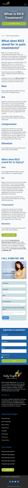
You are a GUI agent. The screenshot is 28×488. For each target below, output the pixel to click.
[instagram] (13, 482)
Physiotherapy (5, 418)
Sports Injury (5, 424)
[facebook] (10, 482)
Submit (5, 317)
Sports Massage (6, 421)
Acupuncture (5, 428)
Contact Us (4, 437)
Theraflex (4, 431)
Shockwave (4, 434)
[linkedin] (18, 482)
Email (3, 295)
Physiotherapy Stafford (8, 451)
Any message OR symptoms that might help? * (13, 308)
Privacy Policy (5, 440)
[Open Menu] (25, 4)
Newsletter (6, 357)
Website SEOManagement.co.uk (14, 486)
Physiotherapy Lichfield (8, 464)
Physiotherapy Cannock (8, 457)
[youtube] (15, 482)
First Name (5, 283)
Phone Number (6, 301)
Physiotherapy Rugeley (7, 454)
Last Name (5, 289)
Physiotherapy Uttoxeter (8, 461)
